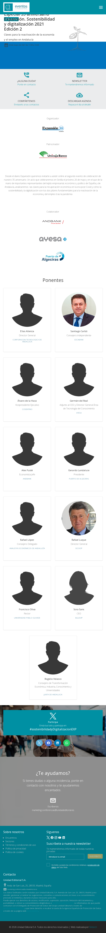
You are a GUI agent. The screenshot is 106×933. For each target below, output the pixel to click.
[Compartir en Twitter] (39, 742)
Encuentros (11, 837)
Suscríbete (95, 856)
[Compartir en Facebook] (48, 742)
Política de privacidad (15, 848)
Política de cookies (14, 852)
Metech (93, 927)
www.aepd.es (32, 910)
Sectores (9, 841)
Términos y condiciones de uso (20, 844)
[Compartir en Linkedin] (57, 742)
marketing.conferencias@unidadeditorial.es (53, 810)
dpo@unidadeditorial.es (13, 908)
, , (29, 885)
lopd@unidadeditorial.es (62, 903)
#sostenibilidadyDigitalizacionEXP (53, 729)
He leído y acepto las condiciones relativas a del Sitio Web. (75, 866)
